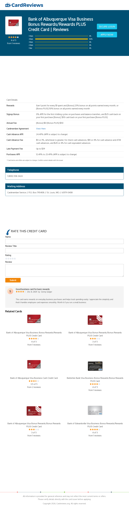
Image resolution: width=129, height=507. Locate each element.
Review (8, 262)
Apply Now (107, 34)
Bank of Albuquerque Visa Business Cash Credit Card (34, 382)
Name (8, 237)
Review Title (11, 246)
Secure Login (107, 26)
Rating (8, 255)
